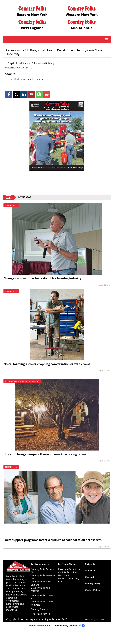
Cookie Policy (92, 590)
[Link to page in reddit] (46, 94)
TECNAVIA (100, 619)
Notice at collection (39, 625)
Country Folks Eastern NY (42, 571)
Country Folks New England (40, 583)
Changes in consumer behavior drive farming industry (42, 278)
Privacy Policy (92, 583)
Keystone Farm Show (69, 569)
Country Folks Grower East (42, 597)
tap (106, 39)
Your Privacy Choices (66, 625)
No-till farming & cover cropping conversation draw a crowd (46, 364)
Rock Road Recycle (40, 613)
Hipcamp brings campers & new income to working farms (44, 454)
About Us (90, 570)
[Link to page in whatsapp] (39, 94)
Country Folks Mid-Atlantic (40, 589)
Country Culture (39, 609)
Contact (89, 577)
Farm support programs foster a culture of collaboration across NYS (52, 540)
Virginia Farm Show (68, 572)
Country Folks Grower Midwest (42, 603)
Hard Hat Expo (65, 575)
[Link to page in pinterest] (31, 94)
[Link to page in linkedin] (24, 94)
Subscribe (90, 564)
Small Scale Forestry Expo (68, 580)
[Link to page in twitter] (16, 94)
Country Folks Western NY (43, 577)
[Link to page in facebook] (8, 94)
